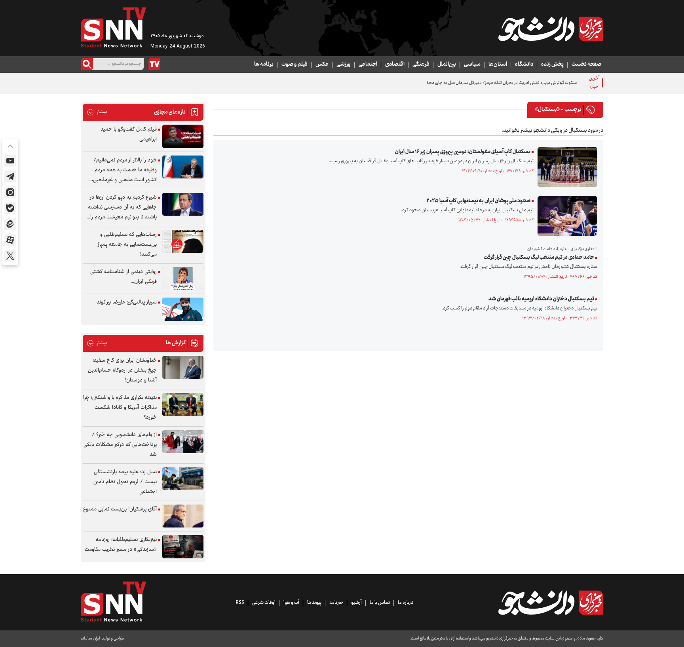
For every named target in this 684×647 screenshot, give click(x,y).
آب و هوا (291, 602)
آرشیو (356, 602)
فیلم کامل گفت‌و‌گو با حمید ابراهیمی (129, 134)
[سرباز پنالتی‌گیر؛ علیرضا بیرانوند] (182, 309)
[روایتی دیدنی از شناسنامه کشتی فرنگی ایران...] (182, 278)
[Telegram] (10, 176)
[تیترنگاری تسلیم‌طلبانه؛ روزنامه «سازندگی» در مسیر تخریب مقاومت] (182, 546)
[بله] (10, 208)
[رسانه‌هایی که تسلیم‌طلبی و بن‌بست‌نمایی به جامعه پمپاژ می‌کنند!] (182, 241)
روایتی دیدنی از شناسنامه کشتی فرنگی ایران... (123, 277)
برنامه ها (264, 64)
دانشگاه (524, 64)
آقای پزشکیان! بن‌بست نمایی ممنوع (120, 509)
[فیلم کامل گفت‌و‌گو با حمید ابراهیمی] (182, 136)
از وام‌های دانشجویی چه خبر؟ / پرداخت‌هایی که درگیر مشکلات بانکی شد (120, 444)
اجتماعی (368, 64)
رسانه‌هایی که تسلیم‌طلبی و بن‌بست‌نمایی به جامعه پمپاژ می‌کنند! (127, 244)
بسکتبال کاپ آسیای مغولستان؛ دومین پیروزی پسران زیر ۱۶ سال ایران (462, 152)
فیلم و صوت (294, 64)
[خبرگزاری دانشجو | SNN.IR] (550, 29)
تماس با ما (380, 602)
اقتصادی (395, 64)
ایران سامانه (90, 638)
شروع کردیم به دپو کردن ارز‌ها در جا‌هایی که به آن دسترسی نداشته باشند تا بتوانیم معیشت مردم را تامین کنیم (122, 207)
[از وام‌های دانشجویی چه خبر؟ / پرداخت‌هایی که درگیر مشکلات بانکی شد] (182, 441)
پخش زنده (552, 64)
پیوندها (314, 602)
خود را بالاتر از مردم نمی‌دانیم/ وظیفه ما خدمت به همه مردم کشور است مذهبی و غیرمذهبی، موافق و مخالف (124, 170)
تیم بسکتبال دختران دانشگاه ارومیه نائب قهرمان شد (541, 299)
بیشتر (97, 112)
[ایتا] (10, 224)
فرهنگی (420, 64)
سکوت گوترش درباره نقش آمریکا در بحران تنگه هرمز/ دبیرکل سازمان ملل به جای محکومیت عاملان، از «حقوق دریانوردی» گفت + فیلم (460, 83)
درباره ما (405, 602)
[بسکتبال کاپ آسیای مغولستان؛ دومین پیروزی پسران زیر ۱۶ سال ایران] (565, 167)
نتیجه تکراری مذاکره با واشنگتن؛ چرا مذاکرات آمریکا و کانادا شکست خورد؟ (120, 407)
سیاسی (472, 64)
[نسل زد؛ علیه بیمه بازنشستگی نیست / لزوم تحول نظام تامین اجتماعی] (182, 479)
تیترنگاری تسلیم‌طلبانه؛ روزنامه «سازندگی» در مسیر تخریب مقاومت (121, 544)
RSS (240, 602)
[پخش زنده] (154, 64)
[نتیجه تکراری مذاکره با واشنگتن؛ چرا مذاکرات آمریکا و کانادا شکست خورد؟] (182, 404)
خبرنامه (336, 602)
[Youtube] (10, 161)
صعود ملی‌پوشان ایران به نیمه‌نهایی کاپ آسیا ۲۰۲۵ (478, 201)
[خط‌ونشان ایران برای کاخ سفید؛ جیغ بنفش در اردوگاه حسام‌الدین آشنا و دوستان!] (182, 367)
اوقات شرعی (264, 602)
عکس (322, 64)
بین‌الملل (446, 64)
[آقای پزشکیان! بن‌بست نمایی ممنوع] (182, 516)
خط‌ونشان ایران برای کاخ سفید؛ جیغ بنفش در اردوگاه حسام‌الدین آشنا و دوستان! (122, 370)
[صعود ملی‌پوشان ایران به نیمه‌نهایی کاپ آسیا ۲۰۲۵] (565, 216)
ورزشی (343, 64)
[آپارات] (10, 240)
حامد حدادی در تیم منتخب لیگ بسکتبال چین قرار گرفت (539, 257)
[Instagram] (10, 192)
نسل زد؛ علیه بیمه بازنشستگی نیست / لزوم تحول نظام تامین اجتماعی (125, 482)
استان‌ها (497, 64)
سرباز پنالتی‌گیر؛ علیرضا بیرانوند (127, 302)
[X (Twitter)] (10, 255)
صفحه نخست (586, 64)
